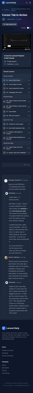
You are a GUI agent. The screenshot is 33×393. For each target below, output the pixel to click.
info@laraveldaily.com (24, 385)
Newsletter (5, 368)
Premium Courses (7, 350)
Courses (6, 9)
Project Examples (7, 356)
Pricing (4, 370)
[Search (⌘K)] (27, 3)
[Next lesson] (3, 19)
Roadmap (5, 353)
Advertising (5, 373)
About (4, 365)
